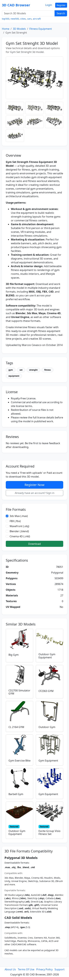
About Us (10, 969)
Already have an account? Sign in (34, 493)
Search (61, 13)
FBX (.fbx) (15, 521)
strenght (33, 370)
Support (60, 969)
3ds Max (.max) (19, 516)
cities (23, 18)
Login (48, 5)
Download (34, 544)
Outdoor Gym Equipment (47, 655)
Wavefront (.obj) (19, 526)
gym (11, 370)
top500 (5, 18)
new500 (15, 18)
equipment (14, 376)
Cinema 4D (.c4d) (20, 536)
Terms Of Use (26, 969)
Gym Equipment (48, 760)
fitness (47, 370)
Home (5, 29)
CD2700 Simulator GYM (19, 692)
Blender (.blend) (19, 531)
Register (61, 5)
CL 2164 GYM (16, 727)
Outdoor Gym (47, 727)
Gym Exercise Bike (19, 760)
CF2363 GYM (46, 691)
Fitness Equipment (40, 29)
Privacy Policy (44, 969)
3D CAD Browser (16, 5)
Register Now (34, 485)
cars (29, 18)
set (21, 370)
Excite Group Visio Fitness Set (49, 832)
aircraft (37, 18)
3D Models (19, 29)
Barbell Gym (16, 794)
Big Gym (14, 654)
